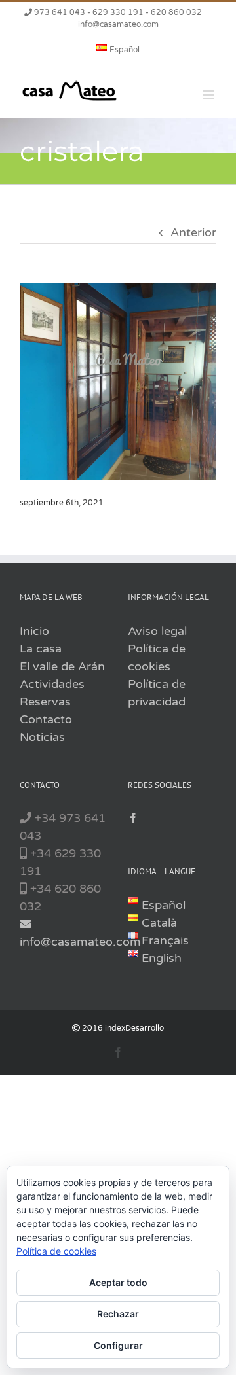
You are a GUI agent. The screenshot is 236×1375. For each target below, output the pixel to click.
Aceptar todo (118, 1282)
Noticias (42, 737)
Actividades (52, 684)
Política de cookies (157, 657)
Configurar (118, 1345)
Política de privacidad (157, 693)
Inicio (34, 631)
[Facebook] (133, 818)
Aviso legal (157, 631)
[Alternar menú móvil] (209, 94)
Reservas (45, 701)
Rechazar (118, 1313)
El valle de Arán (62, 666)
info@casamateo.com (118, 24)
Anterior (193, 232)
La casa (41, 648)
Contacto (46, 719)
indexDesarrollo (134, 1028)
